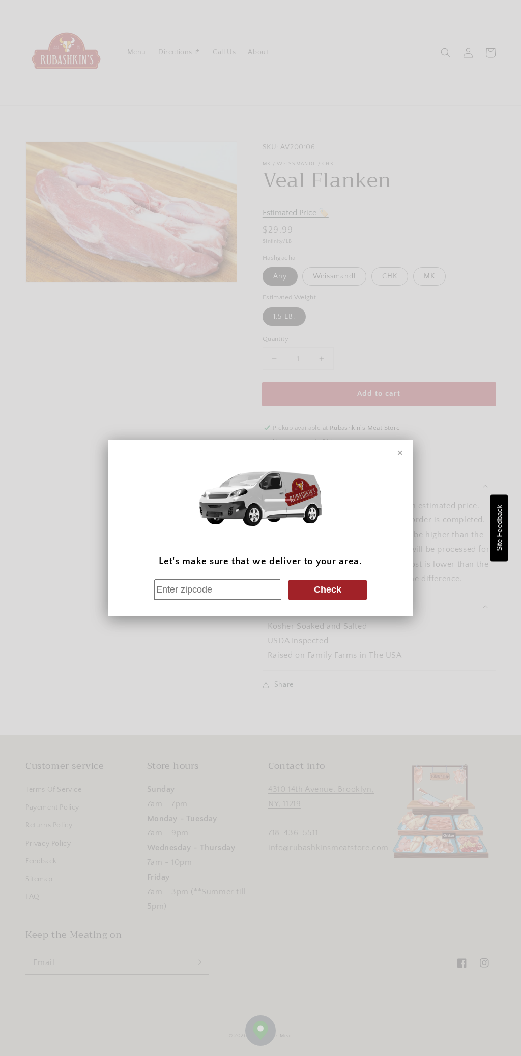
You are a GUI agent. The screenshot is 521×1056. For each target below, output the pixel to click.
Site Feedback (499, 528)
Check (327, 589)
